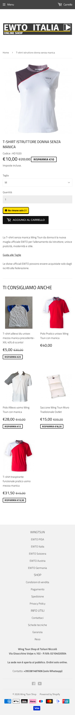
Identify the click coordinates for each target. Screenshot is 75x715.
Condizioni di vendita (37, 582)
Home (6, 52)
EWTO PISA (37, 539)
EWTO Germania (37, 568)
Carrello (67, 4)
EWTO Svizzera (37, 553)
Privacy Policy (37, 603)
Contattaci (38, 618)
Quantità (7, 192)
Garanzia (37, 632)
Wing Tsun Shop (28, 694)
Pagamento (37, 589)
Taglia (6, 175)
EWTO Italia (37, 546)
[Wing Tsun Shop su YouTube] (40, 684)
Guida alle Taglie (12, 255)
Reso (37, 639)
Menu (10, 4)
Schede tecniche (37, 625)
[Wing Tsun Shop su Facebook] (33, 684)
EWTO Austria (38, 561)
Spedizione (37, 596)
